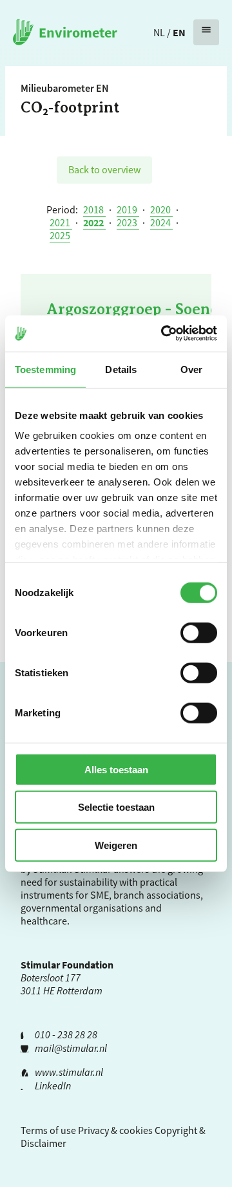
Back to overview (104, 169)
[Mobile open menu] (206, 32)
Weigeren (116, 844)
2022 (94, 222)
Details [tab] (121, 368)
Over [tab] (191, 368)
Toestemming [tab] (45, 368)
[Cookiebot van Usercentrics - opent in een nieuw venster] (163, 333)
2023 (128, 222)
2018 (94, 209)
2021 (61, 222)
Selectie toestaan (116, 807)
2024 (161, 222)
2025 (60, 235)
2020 (161, 209)
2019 (128, 209)
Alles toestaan (116, 769)
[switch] (198, 632)
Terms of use (48, 1130)
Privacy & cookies (115, 1130)
